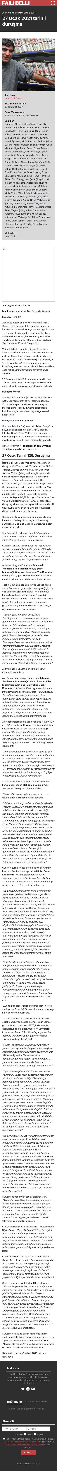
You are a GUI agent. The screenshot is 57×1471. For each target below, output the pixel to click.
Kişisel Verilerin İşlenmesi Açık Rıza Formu (24, 1445)
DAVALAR (10, 13)
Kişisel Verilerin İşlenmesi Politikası (27, 1408)
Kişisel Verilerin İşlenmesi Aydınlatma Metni (22, 1442)
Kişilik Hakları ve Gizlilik (35, 1401)
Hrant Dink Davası (26, 13)
